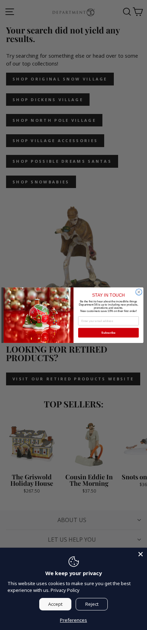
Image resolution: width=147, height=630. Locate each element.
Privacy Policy (65, 590)
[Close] (140, 554)
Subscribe (108, 332)
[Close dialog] (139, 292)
